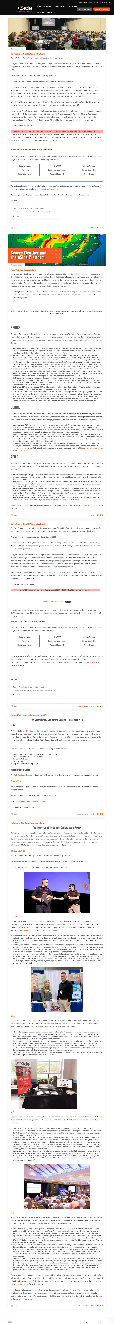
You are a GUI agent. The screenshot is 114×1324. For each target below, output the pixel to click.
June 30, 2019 (84, 1305)
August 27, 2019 (83, 814)
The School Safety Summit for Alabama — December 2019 (29, 715)
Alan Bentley (38, 1026)
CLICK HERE (34, 807)
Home (39, 6)
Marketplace (73, 6)
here (62, 120)
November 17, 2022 (83, 706)
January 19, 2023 (17, 265)
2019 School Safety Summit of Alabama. (40, 731)
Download (68, 602)
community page (23, 1284)
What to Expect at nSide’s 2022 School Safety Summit (28, 524)
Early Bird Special (20, 775)
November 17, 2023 (18, 49)
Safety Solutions (60, 6)
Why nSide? (48, 6)
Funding (49, 12)
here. (86, 96)
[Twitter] (102, 227)
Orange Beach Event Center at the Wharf (31, 801)
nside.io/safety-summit (49, 189)
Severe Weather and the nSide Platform (23, 270)
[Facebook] (97, 227)
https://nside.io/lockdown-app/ (91, 448)
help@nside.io (26, 450)
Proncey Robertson (26, 930)
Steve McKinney (34, 1223)
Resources (40, 12)
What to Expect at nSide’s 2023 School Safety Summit (28, 54)
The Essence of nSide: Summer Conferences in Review (28, 823)
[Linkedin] (100, 227)
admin (15, 227)
